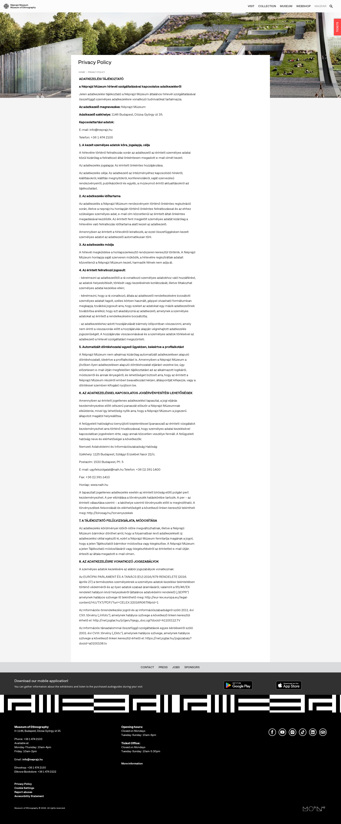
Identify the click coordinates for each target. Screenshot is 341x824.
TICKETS (337, 27)
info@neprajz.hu (32, 759)
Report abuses (23, 792)
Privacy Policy (96, 72)
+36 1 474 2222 (47, 771)
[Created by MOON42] (314, 809)
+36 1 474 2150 (36, 767)
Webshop (303, 6)
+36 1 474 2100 (33, 739)
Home (82, 72)
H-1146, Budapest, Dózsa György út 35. (37, 731)
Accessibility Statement (29, 796)
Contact (147, 667)
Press (163, 667)
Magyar (320, 6)
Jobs (176, 667)
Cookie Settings (24, 788)
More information (132, 763)
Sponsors (192, 667)
